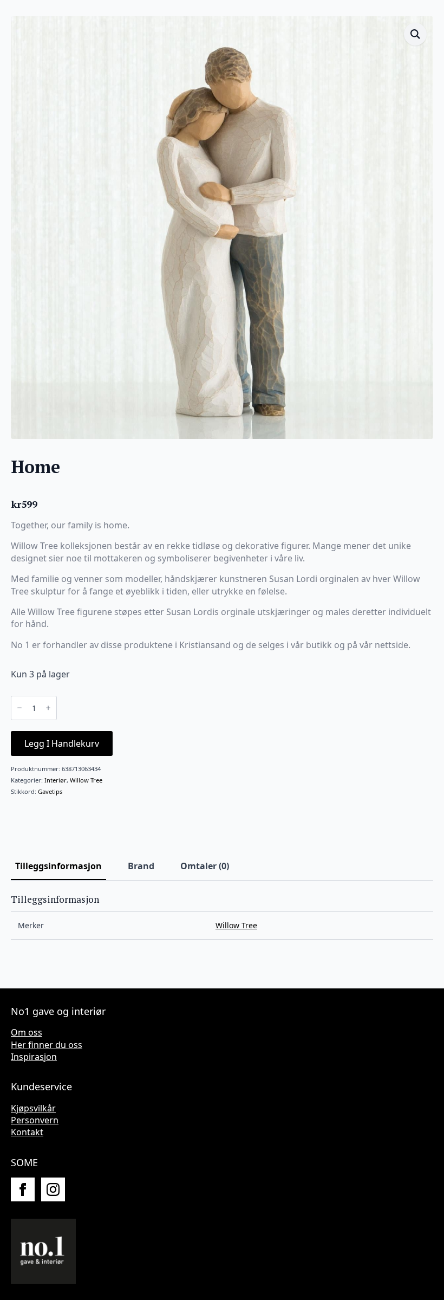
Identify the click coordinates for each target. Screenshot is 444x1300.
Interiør (55, 780)
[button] (415, 34)
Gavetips (50, 791)
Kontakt (27, 1132)
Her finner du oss (46, 1045)
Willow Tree (86, 780)
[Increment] (48, 708)
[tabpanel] (222, 917)
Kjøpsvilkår (33, 1108)
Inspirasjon (34, 1057)
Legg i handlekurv (61, 743)
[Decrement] (19, 708)
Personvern (34, 1120)
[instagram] (53, 1189)
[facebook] (23, 1189)
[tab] (58, 865)
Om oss (26, 1032)
